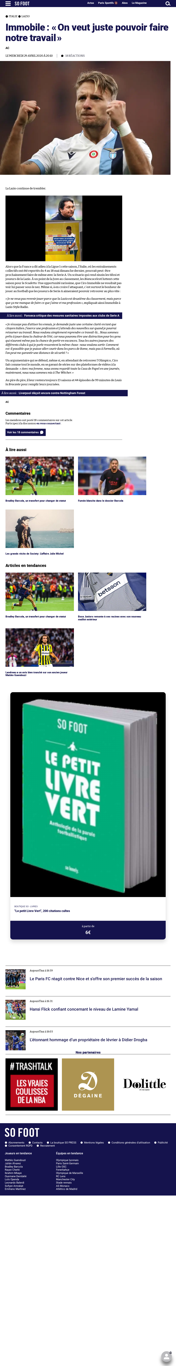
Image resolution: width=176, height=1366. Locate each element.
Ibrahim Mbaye (13, 1173)
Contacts (37, 1142)
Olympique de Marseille (69, 1173)
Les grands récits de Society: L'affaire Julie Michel (35, 511)
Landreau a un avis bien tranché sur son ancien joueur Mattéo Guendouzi (38, 631)
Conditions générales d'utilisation (131, 1142)
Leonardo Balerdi (14, 1182)
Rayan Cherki (12, 1169)
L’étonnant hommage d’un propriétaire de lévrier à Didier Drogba (45, 1028)
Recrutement (47, 1145)
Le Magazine (139, 2)
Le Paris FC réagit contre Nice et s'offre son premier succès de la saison (48, 967)
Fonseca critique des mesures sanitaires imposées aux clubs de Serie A (71, 315)
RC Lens (60, 1176)
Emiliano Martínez (15, 1189)
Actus (90, 2)
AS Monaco (62, 1185)
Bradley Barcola (14, 1166)
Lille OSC (61, 1166)
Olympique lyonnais (67, 1160)
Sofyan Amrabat (14, 1185)
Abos (125, 2)
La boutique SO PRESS (63, 1142)
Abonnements (16, 1142)
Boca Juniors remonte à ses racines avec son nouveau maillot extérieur (110, 576)
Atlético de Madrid (66, 1189)
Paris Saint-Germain (67, 1163)
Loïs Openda (12, 1179)
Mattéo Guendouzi (15, 1160)
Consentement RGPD (20, 1145)
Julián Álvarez (13, 1163)
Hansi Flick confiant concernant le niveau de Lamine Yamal (41, 998)
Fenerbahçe (62, 1169)
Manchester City (65, 1179)
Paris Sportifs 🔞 (108, 2)
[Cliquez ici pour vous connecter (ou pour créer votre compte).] (166, 1356)
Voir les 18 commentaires (23, 432)
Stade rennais (64, 1182)
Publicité (163, 1142)
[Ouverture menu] (8, 3)
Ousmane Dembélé (15, 1176)
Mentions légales (94, 1142)
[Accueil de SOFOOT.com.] (49, 3)
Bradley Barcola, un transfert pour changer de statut (37, 458)
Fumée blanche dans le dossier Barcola (101, 458)
